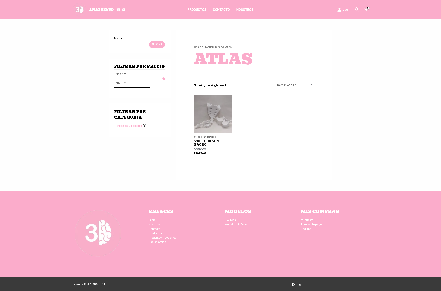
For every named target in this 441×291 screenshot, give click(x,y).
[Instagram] (123, 9)
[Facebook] (118, 9)
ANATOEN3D (101, 9)
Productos (197, 10)
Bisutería (230, 220)
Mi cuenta (307, 220)
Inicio (152, 220)
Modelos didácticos (237, 224)
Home (197, 47)
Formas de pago (311, 224)
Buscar (118, 38)
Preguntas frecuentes (162, 237)
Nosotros (244, 10)
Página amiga (157, 242)
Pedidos (306, 229)
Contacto (221, 10)
